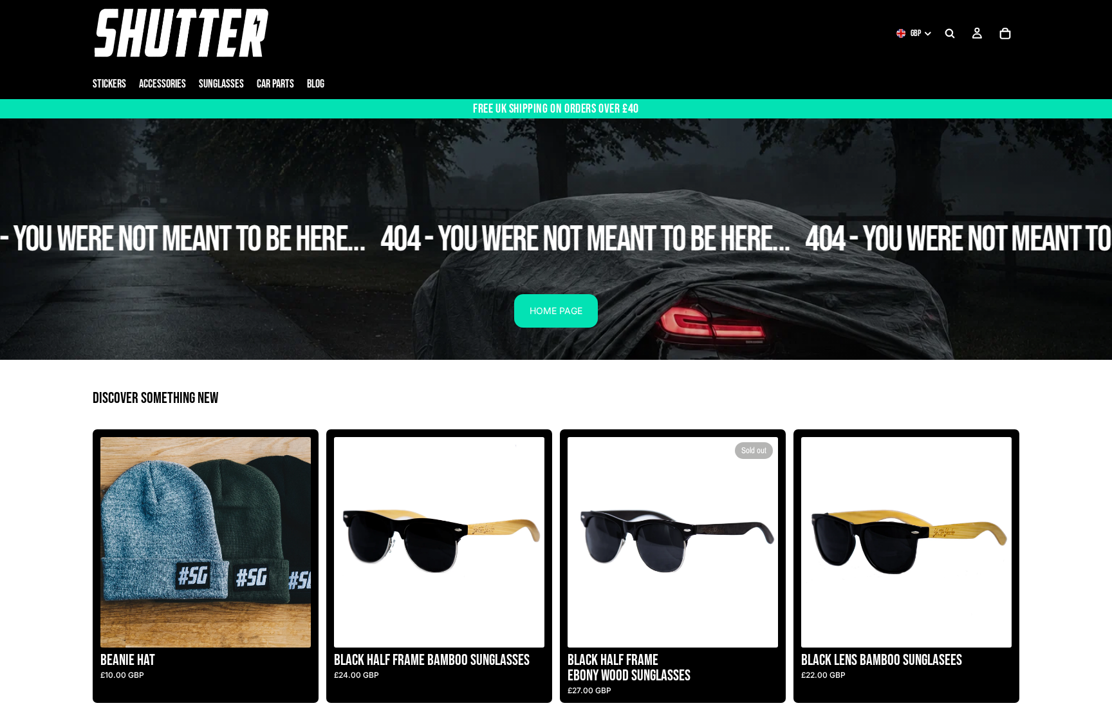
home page (556, 310)
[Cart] (1005, 33)
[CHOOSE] (290, 627)
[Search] (950, 33)
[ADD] (524, 627)
